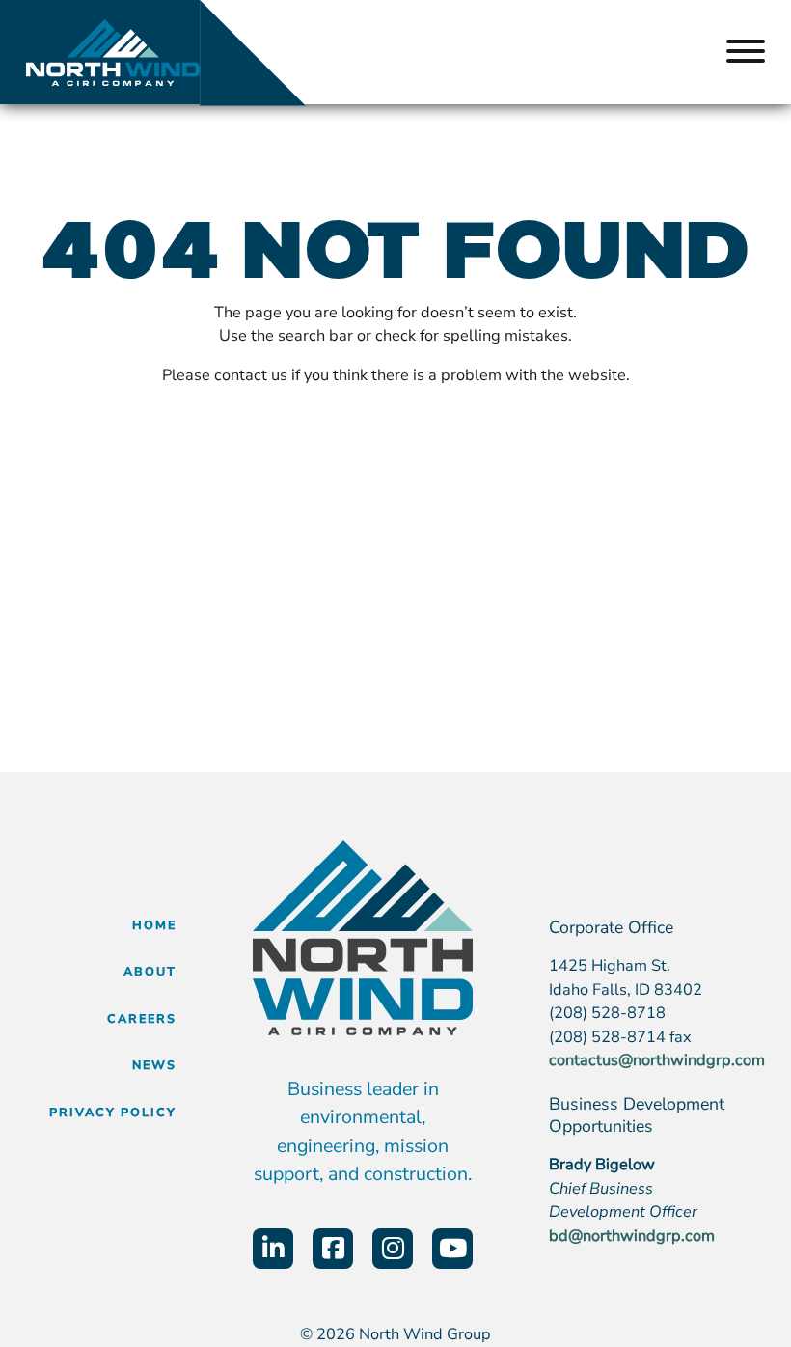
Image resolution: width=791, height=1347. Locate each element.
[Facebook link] (333, 1248)
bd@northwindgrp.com (632, 1235)
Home (154, 925)
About (150, 971)
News (154, 1065)
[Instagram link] (392, 1248)
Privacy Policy (113, 1112)
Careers (142, 1018)
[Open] (745, 52)
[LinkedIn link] (273, 1248)
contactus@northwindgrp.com (657, 1060)
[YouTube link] (452, 1248)
